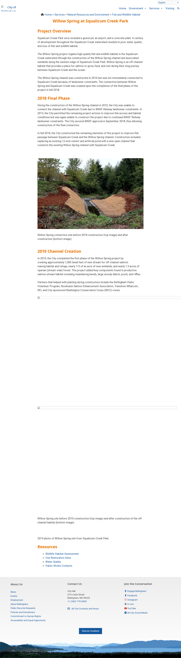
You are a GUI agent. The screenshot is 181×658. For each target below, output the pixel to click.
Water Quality (53, 561)
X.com (130, 604)
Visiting (169, 8)
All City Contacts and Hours (84, 608)
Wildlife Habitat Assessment (62, 553)
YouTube (131, 608)
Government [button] (136, 8)
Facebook (132, 595)
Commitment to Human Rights (26, 616)
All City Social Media (137, 612)
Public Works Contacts (58, 565)
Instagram (132, 599)
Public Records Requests (23, 608)
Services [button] (154, 8)
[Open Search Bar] (178, 8)
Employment (17, 600)
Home (122, 8)
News (13, 592)
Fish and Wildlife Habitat (126, 14)
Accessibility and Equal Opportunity (28, 620)
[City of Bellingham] (9, 8)
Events (14, 596)
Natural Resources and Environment (88, 14)
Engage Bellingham (136, 591)
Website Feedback (90, 631)
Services (59, 14)
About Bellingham (19, 604)
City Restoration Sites (58, 557)
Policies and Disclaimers (23, 612)
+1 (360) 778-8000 (77, 601)
